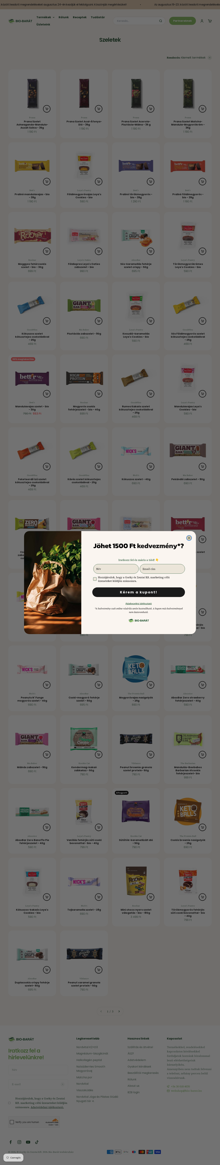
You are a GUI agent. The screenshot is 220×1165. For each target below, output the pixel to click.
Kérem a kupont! (138, 592)
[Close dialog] (189, 538)
